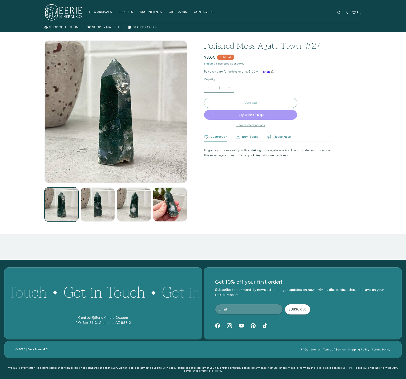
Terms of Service (334, 349)
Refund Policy (381, 349)
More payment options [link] (250, 125)
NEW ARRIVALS (100, 12)
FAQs (304, 349)
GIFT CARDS (178, 12)
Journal (316, 349)
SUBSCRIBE (297, 309)
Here (218, 370)
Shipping (209, 63)
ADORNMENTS (151, 12)
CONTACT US (204, 12)
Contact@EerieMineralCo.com (103, 318)
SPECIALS (126, 12)
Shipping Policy (358, 349)
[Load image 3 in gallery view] (134, 204)
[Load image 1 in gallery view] (61, 204)
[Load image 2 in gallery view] (98, 204)
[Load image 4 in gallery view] (170, 204)
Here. (349, 367)
